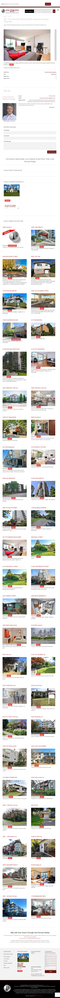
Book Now (48, 4)
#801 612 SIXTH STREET (10, 507)
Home (5, 16)
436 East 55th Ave (36, 836)
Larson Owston (52, 72)
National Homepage (8, 954)
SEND (50, 971)
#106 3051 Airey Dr (36, 625)
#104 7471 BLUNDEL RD (38, 654)
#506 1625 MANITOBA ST (10, 865)
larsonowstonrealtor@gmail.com (47, 98)
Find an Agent (7, 956)
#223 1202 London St (37, 777)
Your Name (6, 130)
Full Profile (51, 107)
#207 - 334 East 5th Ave (10, 896)
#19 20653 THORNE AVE (10, 777)
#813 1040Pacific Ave (9, 685)
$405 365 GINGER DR (9, 478)
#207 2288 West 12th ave (10, 388)
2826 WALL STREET (37, 537)
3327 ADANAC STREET (9, 596)
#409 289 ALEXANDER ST (38, 596)
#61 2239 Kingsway (8, 447)
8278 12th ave (7, 654)
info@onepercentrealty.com (37, 975)
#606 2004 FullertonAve (10, 625)
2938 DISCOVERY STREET (10, 256)
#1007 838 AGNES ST (37, 478)
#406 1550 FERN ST (37, 227)
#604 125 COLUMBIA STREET (40, 291)
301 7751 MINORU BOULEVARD (12, 537)
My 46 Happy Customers (9, 121)
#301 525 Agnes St (37, 716)
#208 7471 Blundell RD (9, 417)
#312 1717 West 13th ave (10, 716)
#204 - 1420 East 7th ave (10, 805)
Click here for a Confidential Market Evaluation (30, 938)
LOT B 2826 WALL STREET (10, 566)
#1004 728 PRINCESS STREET (40, 566)
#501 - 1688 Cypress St (10, 836)
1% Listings (6, 958)
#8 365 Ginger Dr (36, 865)
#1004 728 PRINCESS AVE (10, 320)
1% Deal (5, 961)
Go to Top (34, 994)
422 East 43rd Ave (36, 685)
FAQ (4, 965)
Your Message (7, 141)
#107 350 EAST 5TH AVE (38, 447)
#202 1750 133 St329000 (38, 746)
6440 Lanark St (7, 227)
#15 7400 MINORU (36, 320)
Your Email (6, 135)
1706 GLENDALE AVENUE (38, 507)
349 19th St (34, 805)
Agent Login (6, 967)
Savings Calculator (8, 963)
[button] (5, 45)
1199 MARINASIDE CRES (38, 896)
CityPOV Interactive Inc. (39, 995)
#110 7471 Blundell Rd (37, 349)
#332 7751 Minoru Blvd (9, 746)
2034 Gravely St (36, 417)
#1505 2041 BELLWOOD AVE (11, 349)
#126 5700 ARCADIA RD (10, 291)
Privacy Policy (46, 985)
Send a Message (52, 152)
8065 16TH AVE (35, 256)
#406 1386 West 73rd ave (38, 388)
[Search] (54, 11)
